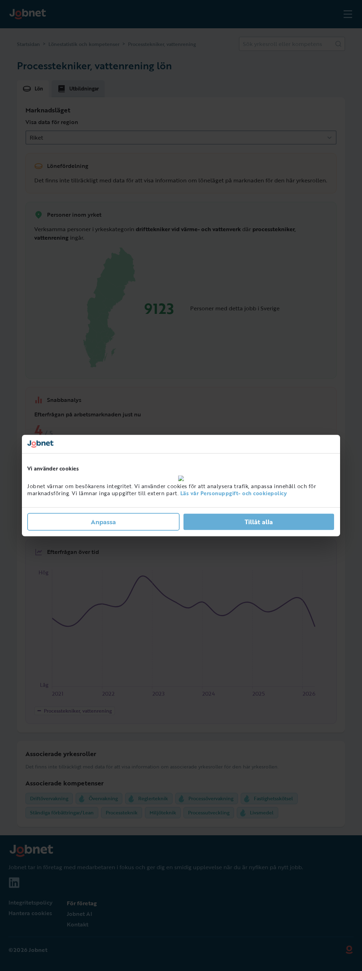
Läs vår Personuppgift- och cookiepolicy (233, 493)
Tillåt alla (259, 521)
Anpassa (103, 521)
